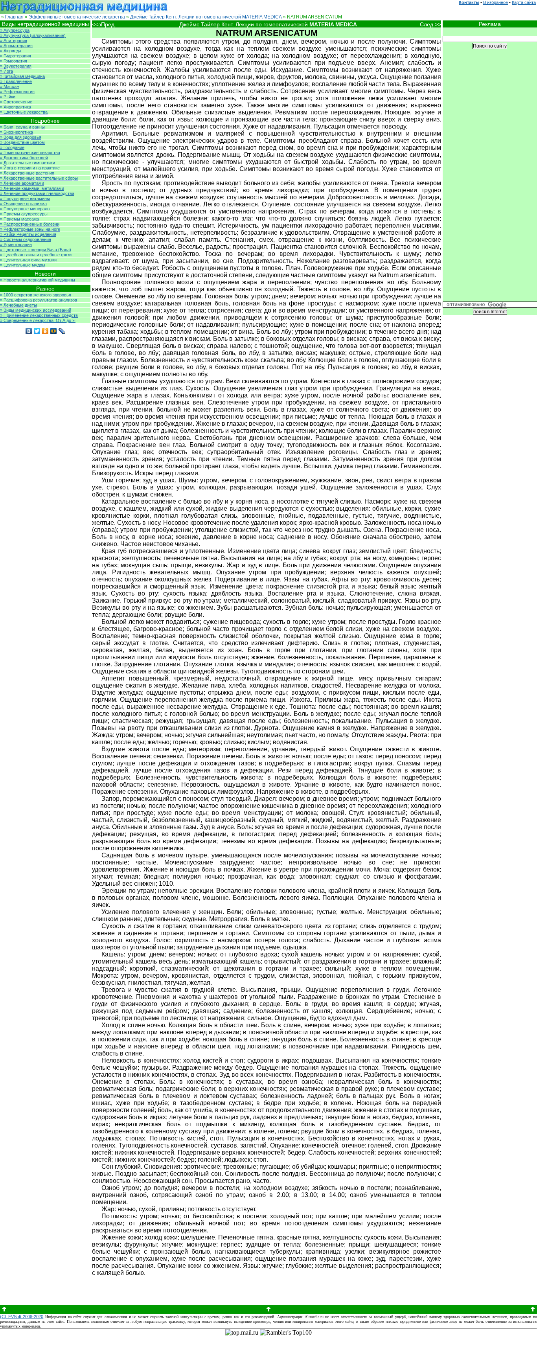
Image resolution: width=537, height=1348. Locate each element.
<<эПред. (104, 24)
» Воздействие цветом (22, 142)
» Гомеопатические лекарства (30, 152)
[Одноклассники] (45, 331)
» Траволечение (16, 81)
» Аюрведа (10, 50)
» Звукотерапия (15, 66)
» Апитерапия (13, 40)
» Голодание (12, 147)
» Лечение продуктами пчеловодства (37, 193)
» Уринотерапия (16, 244)
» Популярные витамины (25, 198)
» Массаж (9, 86)
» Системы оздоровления (25, 239)
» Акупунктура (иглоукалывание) (33, 35)
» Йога (6, 71)
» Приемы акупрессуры (24, 213)
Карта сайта (524, 2)
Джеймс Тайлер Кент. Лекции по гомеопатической (268, 24)
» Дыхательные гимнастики (27, 162)
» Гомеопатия (13, 61)
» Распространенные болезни (29, 224)
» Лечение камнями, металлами (32, 188)
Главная (14, 17)
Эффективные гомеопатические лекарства (77, 17)
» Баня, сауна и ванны (22, 127)
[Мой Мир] (54, 331)
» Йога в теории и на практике (30, 168)
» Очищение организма (23, 203)
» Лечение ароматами (22, 183)
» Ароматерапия (16, 45)
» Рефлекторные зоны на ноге (30, 229)
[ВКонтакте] (29, 331)
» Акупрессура (14, 30)
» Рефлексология (17, 91)
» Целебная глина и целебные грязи (36, 254)
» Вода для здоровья (20, 137)
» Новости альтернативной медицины (37, 280)
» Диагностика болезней (24, 157)
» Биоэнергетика (16, 132)
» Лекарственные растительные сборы (39, 178)
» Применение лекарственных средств (39, 315)
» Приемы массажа (19, 219)
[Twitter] (37, 331)
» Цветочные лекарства (24, 112)
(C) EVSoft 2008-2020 (21, 1316)
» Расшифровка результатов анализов (38, 300)
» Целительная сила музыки (28, 259)
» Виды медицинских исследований (35, 310)
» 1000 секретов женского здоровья (35, 294)
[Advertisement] (489, 181)
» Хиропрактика (15, 107)
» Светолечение (16, 101)
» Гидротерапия (15, 55)
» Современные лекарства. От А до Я (37, 320)
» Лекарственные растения (27, 173)
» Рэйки (7, 96)
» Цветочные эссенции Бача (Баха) (35, 249)
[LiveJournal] (62, 331)
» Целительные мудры (22, 265)
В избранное (495, 2)
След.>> (430, 24)
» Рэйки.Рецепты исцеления (28, 234)
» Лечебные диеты (18, 305)
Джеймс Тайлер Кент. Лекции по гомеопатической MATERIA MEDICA (206, 17)
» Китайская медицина (22, 76)
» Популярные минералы (25, 208)
